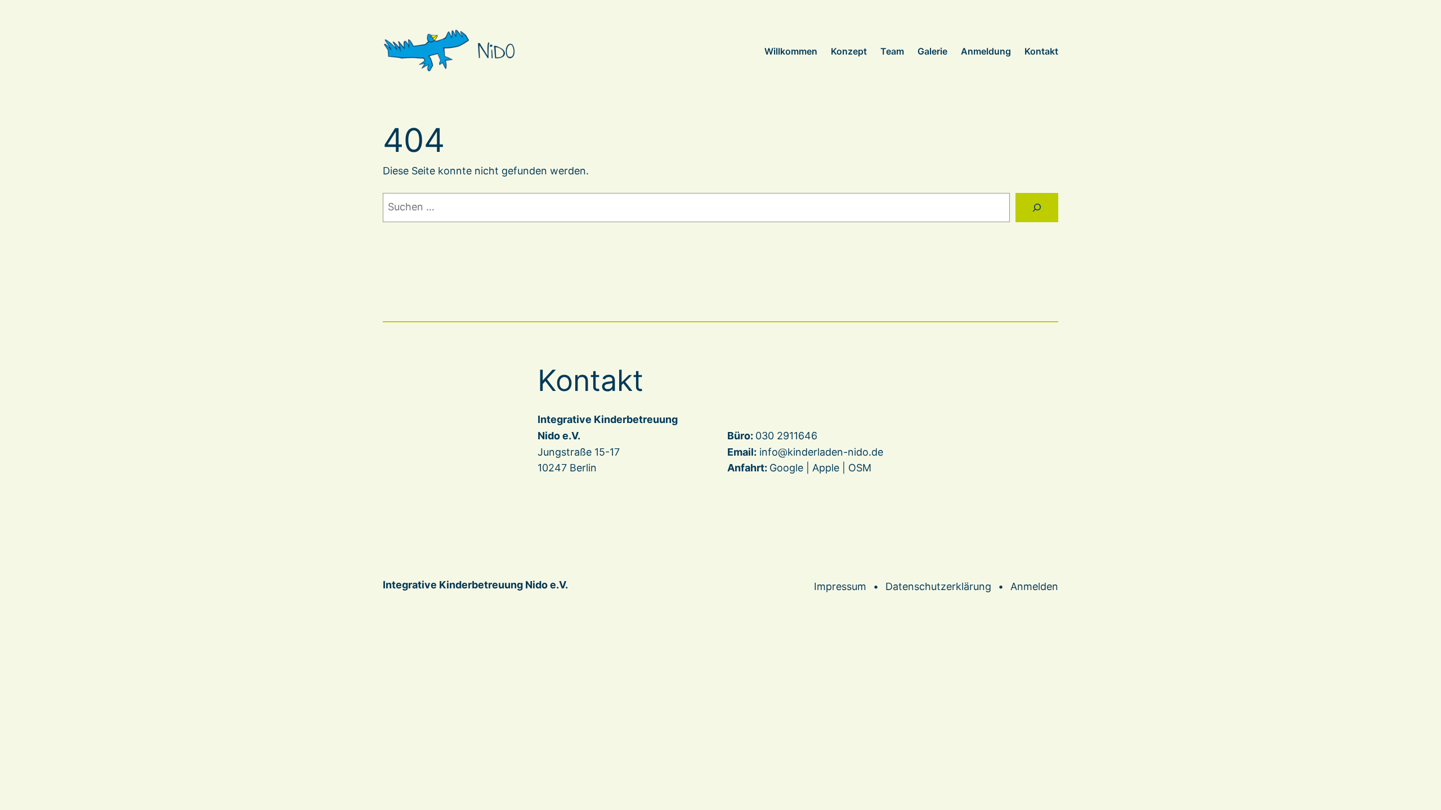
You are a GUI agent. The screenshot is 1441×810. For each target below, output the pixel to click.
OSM (859, 468)
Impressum (840, 586)
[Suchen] (1036, 207)
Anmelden (1034, 586)
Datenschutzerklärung (938, 586)
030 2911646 (786, 436)
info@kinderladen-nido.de (821, 452)
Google (786, 468)
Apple (825, 468)
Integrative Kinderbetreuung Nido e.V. (475, 585)
